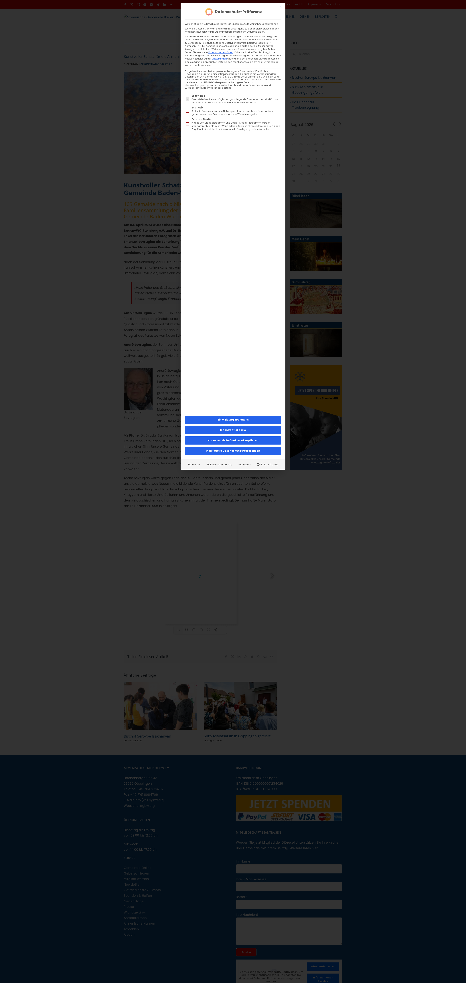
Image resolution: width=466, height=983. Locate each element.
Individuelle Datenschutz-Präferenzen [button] (233, 451)
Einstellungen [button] (219, 58)
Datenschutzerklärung (220, 52)
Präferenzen (194, 464)
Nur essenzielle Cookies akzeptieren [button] (233, 440)
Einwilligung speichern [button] (233, 419)
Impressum (244, 464)
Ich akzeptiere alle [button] (233, 430)
